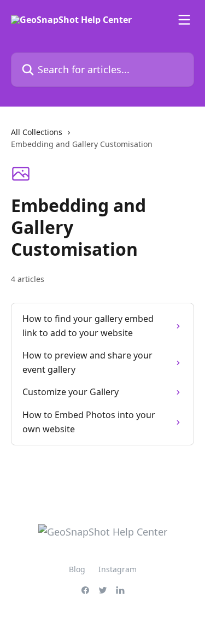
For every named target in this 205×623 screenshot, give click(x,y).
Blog (77, 569)
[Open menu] (184, 19)
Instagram (117, 569)
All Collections (36, 132)
